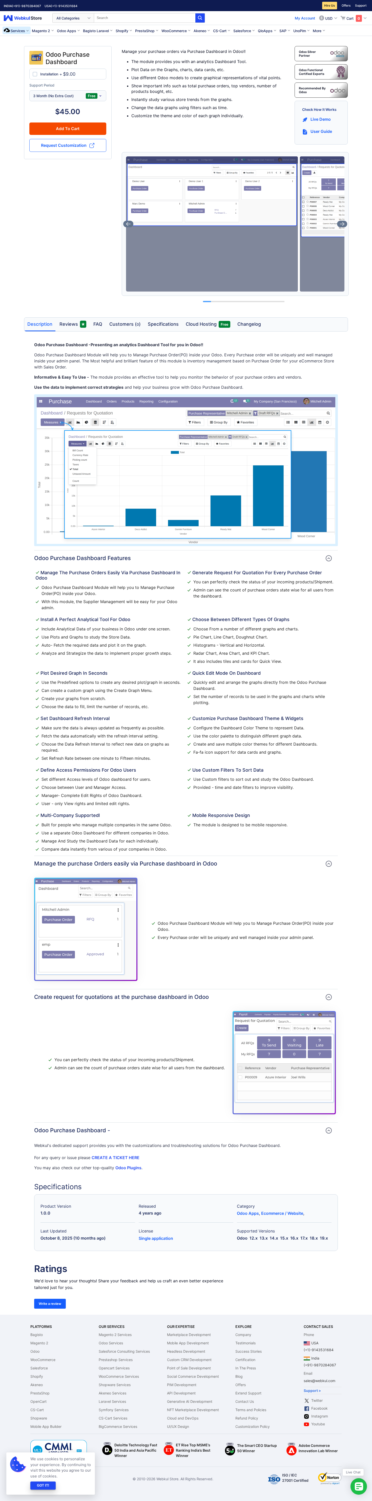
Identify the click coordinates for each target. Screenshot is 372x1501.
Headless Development (186, 1351)
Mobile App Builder (45, 1426)
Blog (239, 1376)
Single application (156, 1238)
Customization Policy (252, 1426)
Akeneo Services (112, 1393)
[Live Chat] (358, 1486)
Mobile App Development (188, 1343)
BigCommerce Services (118, 1426)
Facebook (319, 1408)
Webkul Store (26, 18)
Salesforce (39, 1368)
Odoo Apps (248, 1213)
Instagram (319, 1416)
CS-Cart (37, 1410)
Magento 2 (39, 1343)
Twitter (317, 1400)
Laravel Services (112, 1401)
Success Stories (248, 1351)
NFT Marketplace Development (193, 1410)
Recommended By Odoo (312, 90)
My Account (305, 18)
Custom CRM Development (189, 1360)
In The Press (245, 1368)
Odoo (34, 1351)
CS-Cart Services (113, 1418)
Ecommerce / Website (282, 1213)
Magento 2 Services (115, 1334)
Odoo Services (111, 1343)
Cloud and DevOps (182, 1418)
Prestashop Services (116, 1360)
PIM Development (181, 1385)
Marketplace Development (189, 1334)
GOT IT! (43, 1485)
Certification (245, 1360)
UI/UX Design (178, 1426)
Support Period (41, 85)
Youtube (318, 1424)
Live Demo (321, 119)
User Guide (321, 131)
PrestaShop (40, 1393)
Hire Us (329, 5)
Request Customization (64, 145)
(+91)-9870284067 (26, 6)
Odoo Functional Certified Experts (311, 72)
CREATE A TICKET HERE (115, 1157)
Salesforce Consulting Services (124, 1351)
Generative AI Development (189, 1401)
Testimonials (245, 1343)
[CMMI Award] (58, 1443)
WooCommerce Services (119, 1376)
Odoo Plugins (128, 1167)
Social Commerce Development (193, 1376)
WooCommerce (42, 1360)
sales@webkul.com (319, 1381)
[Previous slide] (128, 224)
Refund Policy (246, 1418)
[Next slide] (342, 224)
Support (360, 5)
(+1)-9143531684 (64, 6)
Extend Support (248, 1393)
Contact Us (244, 1401)
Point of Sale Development (189, 1368)
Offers (346, 5)
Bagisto (36, 1334)
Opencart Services (114, 1368)
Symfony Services (114, 1410)
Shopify (36, 1376)
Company (243, 1334)
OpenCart (38, 1401)
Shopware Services (115, 1385)
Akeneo (36, 1385)
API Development (181, 1393)
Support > (312, 1390)
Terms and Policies (250, 1410)
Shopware (38, 1418)
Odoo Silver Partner (307, 53)
